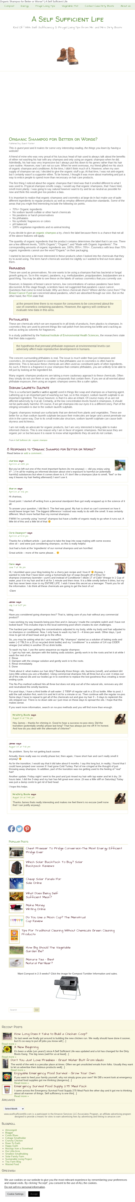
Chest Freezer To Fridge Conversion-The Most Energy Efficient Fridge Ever (74, 850)
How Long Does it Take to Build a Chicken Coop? (50, 1034)
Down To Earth (12, 1143)
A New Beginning (26, 1047)
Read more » (9, 1043)
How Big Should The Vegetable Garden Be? (48, 949)
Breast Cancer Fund (20, 292)
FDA (29, 295)
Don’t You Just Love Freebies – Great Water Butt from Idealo (57, 1060)
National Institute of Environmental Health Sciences (69, 335)
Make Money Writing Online (36, 907)
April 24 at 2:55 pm (19, 464)
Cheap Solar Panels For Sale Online (43, 881)
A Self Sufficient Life (67, 19)
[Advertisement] (67, 102)
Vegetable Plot (70, 6)
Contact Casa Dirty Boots (99, 6)
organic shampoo (46, 232)
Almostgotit (11, 1130)
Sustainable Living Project (18, 1159)
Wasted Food (12, 1164)
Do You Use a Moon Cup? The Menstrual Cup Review (56, 919)
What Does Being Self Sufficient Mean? (42, 895)
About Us (126, 6)
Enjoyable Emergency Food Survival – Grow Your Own (54, 1073)
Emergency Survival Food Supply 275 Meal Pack (50, 1086)
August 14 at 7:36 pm (23, 718)
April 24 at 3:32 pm (18, 491)
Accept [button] (34, 1194)
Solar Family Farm (14, 1156)
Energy (25, 6)
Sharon (13, 488)
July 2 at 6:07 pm (17, 605)
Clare (12, 564)
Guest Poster (28, 143)
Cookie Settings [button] (15, 1194)
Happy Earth (11, 1146)
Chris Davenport (17, 532)
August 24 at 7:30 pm (19, 746)
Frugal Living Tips (45, 6)
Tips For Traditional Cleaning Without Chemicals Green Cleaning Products (68, 932)
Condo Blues (11, 1135)
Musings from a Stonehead (19, 1148)
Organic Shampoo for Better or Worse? (53, 139)
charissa (13, 460)
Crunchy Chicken (14, 1140)
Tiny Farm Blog (13, 1161)
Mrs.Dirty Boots (21, 715)
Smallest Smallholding (16, 1153)
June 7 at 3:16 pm (17, 567)
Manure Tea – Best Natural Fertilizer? (40, 961)
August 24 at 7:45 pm (23, 797)
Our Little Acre (12, 1151)
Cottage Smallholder (15, 1138)
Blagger (9, 1132)
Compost (9, 6)
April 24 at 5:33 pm (18, 536)
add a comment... (33, 453)
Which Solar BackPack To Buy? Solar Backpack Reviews (54, 864)
